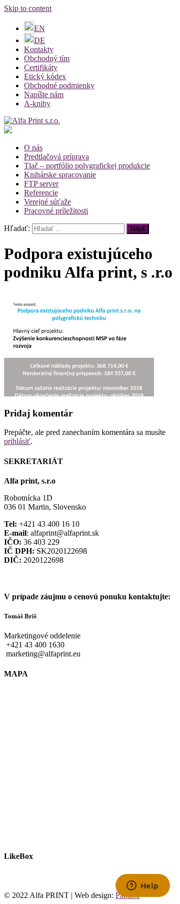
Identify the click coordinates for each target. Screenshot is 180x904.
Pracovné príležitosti (56, 210)
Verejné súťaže (47, 201)
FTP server (41, 183)
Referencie (41, 192)
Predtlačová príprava (56, 156)
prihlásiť (17, 441)
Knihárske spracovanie (60, 174)
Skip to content (28, 8)
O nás (33, 147)
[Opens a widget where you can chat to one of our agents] (142, 886)
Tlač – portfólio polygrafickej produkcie (87, 165)
